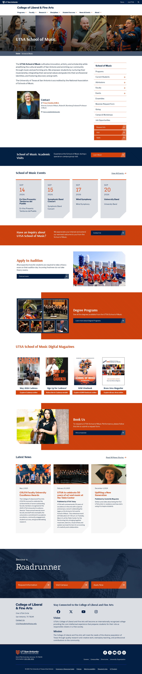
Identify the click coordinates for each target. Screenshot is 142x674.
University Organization (117, 659)
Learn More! (97, 155)
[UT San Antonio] (10, 2)
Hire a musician (81, 433)
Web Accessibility (89, 669)
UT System (113, 669)
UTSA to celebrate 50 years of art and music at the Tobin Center (70, 495)
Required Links (102, 669)
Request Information (27, 585)
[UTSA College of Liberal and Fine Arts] (35, 7)
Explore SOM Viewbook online (85, 392)
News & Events (85, 12)
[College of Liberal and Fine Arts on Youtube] (83, 612)
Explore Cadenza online (28, 392)
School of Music (27, 53)
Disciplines (54, 12)
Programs (21, 12)
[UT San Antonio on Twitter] (110, 653)
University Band (111, 199)
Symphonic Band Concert (55, 200)
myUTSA (131, 2)
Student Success (69, 12)
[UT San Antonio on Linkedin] (119, 653)
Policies (79, 669)
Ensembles (100, 99)
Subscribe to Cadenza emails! (57, 392)
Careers (86, 659)
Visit (98, 132)
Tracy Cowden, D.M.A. (51, 103)
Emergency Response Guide (65, 669)
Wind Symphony (83, 199)
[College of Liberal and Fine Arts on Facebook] (58, 612)
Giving (98, 109)
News (122, 2)
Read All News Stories (115, 457)
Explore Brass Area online (113, 392)
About (97, 12)
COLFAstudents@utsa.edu (26, 623)
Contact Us (97, 233)
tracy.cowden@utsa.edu (51, 112)
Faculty (31, 12)
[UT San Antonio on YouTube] (115, 653)
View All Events (117, 173)
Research (42, 12)
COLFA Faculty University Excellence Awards (33, 493)
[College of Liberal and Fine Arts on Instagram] (96, 612)
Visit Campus (62, 585)
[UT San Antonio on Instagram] (124, 653)
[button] (138, 2)
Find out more (24, 276)
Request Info (100, 127)
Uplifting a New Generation (103, 493)
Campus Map (95, 659)
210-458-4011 (29, 659)
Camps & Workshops (104, 115)
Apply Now (98, 585)
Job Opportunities (103, 120)
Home (18, 53)
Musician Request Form (105, 104)
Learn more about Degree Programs (88, 321)
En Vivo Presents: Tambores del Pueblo (28, 201)
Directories (104, 659)
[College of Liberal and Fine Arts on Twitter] (71, 612)
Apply (98, 138)
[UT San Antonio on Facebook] (105, 653)
